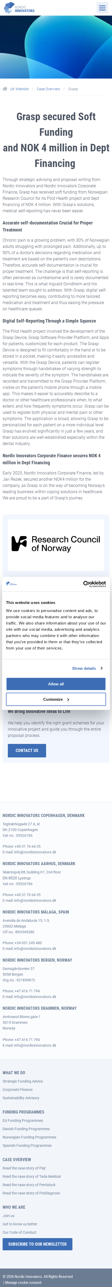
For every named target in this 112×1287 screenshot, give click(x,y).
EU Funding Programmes (23, 1120)
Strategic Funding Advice (23, 1081)
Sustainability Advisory (21, 1098)
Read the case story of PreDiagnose (31, 1193)
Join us (8, 1216)
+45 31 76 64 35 (28, 846)
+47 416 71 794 (27, 991)
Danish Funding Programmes (26, 1129)
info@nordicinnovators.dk (35, 852)
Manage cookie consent (23, 1282)
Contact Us (27, 750)
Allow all (56, 684)
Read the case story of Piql (24, 1168)
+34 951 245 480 (28, 943)
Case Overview (49, 89)
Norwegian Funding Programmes (29, 1137)
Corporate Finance (18, 1089)
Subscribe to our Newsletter (37, 1244)
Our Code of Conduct (19, 1232)
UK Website (19, 89)
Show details (84, 668)
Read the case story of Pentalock (29, 1185)
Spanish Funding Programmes (27, 1145)
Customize (53, 699)
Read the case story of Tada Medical (32, 1176)
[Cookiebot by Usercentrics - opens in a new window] (83, 584)
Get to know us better (20, 1224)
